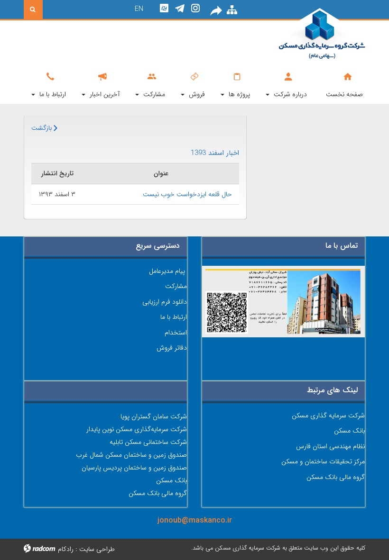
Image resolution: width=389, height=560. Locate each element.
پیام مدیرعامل (167, 271)
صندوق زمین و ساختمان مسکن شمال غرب (131, 455)
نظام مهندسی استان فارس (330, 446)
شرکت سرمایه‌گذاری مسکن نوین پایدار (136, 429)
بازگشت (42, 128)
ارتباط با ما (173, 317)
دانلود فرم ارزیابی (164, 302)
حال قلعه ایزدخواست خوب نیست (187, 194)
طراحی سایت (97, 549)
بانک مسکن (349, 430)
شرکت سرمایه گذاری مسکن (328, 415)
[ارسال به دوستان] (217, 11)
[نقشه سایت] (232, 10)
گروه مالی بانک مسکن (335, 477)
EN (139, 9)
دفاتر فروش (172, 348)
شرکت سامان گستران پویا (153, 416)
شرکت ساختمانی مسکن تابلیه (148, 442)
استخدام (176, 332)
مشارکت (176, 286)
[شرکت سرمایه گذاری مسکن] (313, 34)
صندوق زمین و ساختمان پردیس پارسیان (134, 467)
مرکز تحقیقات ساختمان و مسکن (323, 461)
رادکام (66, 549)
